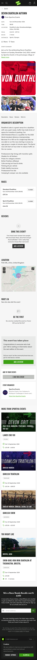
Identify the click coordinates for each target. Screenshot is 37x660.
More (30, 639)
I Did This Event (18, 377)
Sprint (6, 8)
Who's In (23, 117)
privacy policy (19, 631)
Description (4, 117)
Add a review (18, 246)
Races (11, 117)
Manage (10, 655)
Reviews (17, 117)
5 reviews (11, 579)
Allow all (26, 655)
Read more (5, 57)
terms (27, 631)
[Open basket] (30, 3)
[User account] (34, 2)
